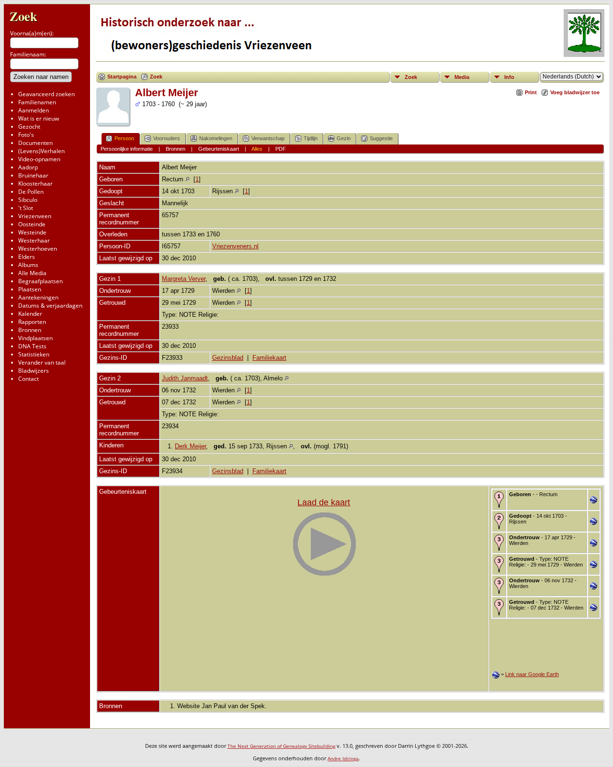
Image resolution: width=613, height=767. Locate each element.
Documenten (35, 143)
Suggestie (381, 138)
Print (531, 92)
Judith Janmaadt (185, 378)
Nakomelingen (215, 138)
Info (509, 77)
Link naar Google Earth (532, 674)
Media (461, 77)
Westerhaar (34, 240)
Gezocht (29, 126)
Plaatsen (29, 289)
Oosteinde (31, 224)
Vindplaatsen (35, 338)
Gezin (344, 138)
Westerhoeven (37, 249)
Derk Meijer (190, 446)
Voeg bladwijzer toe (575, 92)
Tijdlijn (311, 138)
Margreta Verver (183, 278)
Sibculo (27, 200)
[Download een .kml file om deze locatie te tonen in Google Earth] (593, 501)
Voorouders (166, 138)
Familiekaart (269, 357)
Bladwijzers (33, 371)
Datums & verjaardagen (50, 305)
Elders (26, 257)
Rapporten (32, 322)
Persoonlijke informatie (127, 149)
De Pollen (31, 192)
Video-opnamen (39, 159)
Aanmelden (33, 110)
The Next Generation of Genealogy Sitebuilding (281, 746)
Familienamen (37, 102)
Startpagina (121, 76)
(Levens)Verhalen (41, 151)
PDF (280, 149)
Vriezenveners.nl (235, 246)
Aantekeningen (38, 297)
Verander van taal (42, 362)
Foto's (26, 135)
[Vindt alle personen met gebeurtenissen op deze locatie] (187, 179)
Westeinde (32, 232)
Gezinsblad (227, 357)
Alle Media (32, 273)
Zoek (23, 16)
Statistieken (33, 354)
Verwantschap (267, 138)
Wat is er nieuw (38, 118)
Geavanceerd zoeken (46, 94)
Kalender (30, 314)
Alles (256, 149)
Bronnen (29, 330)
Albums (28, 265)
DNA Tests (32, 346)
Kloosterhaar (35, 183)
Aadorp (28, 167)
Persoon (124, 138)
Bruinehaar (33, 175)
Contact (28, 379)
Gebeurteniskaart (218, 149)
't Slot (25, 208)
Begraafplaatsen (40, 281)
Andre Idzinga (343, 758)
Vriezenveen (34, 216)
